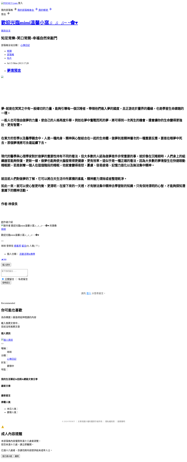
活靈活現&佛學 (27, 254)
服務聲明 (121, 421)
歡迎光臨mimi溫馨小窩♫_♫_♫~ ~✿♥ (39, 22)
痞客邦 (17, 246)
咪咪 (3, 229)
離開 (17, 456)
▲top (3, 259)
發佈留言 (6, 283)
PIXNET (71, 421)
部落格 (10, 54)
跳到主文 (6, 31)
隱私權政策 (110, 421)
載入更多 (6, 265)
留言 (24, 246)
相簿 (9, 51)
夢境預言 (14, 70)
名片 (9, 58)
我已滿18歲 (7, 456)
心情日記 (25, 45)
